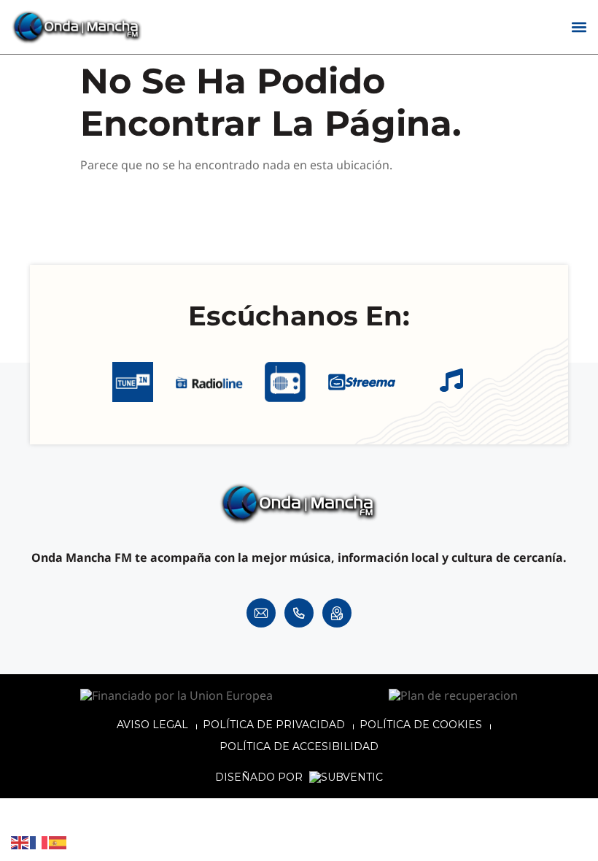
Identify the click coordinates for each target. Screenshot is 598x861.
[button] (579, 27)
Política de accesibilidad (299, 746)
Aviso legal (152, 724)
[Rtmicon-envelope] (261, 613)
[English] (20, 842)
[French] (39, 842)
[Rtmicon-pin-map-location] (337, 613)
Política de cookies (421, 724)
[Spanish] (58, 842)
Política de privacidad (274, 724)
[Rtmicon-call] (299, 613)
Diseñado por (260, 777)
